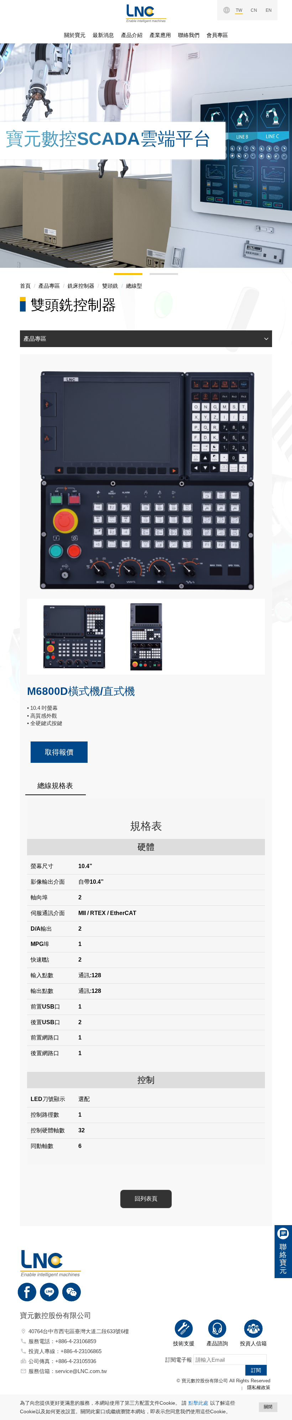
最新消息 (103, 35)
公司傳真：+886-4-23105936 (62, 1361)
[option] (146, 146)
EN (269, 10)
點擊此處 (198, 1403)
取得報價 (59, 752)
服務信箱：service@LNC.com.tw (67, 1371)
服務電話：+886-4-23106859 (62, 1341)
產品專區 (49, 286)
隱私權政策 (258, 1387)
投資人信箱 (253, 1343)
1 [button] (117, 276)
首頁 (25, 286)
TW (239, 10)
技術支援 (183, 1343)
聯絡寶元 (283, 1258)
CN (254, 10)
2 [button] (153, 276)
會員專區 (217, 35)
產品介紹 (131, 35)
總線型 (134, 286)
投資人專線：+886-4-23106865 (64, 1351)
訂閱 (256, 1370)
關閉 (268, 1406)
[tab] (146, 338)
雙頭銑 (110, 286)
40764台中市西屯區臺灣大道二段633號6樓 (78, 1331)
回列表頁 (146, 1199)
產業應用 (160, 35)
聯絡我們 (188, 35)
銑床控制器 (81, 286)
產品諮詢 (217, 1343)
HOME (146, 13)
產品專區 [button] (35, 339)
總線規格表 (55, 785)
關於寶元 (74, 35)
